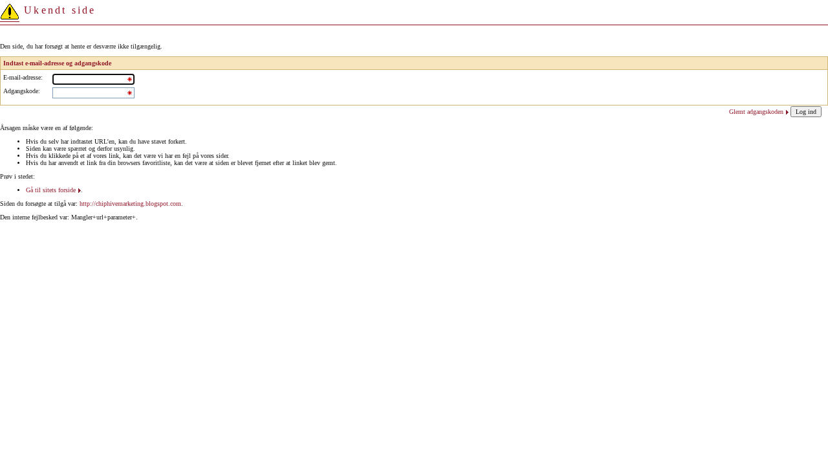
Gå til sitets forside (51, 190)
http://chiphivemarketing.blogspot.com (130, 203)
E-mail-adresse (22, 77)
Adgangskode (20, 90)
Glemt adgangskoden (756, 111)
